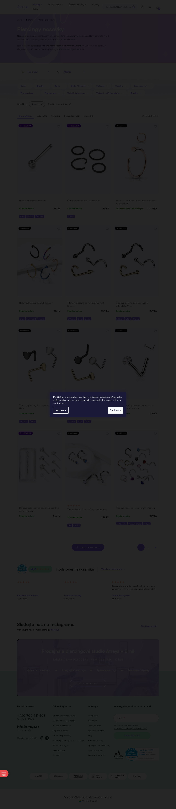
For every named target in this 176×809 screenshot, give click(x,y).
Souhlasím (115, 410)
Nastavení (61, 410)
